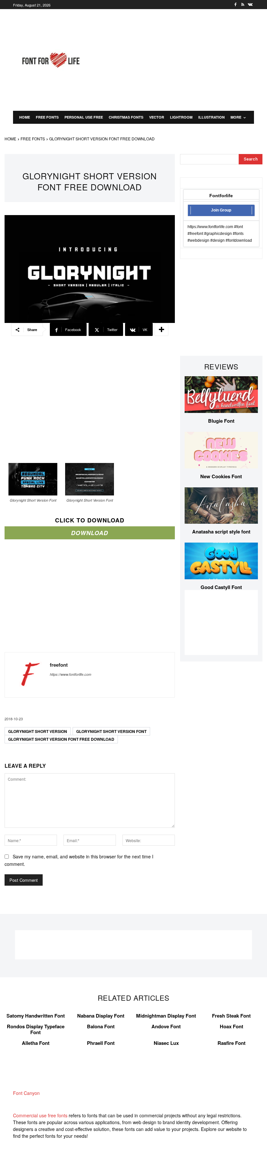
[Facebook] (235, 4)
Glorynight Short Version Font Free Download (61, 739)
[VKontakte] (250, 4)
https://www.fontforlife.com (70, 674)
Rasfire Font (232, 1042)
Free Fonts (33, 138)
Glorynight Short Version (37, 731)
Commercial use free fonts (40, 1115)
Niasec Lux (166, 1042)
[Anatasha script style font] (221, 505)
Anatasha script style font (221, 531)
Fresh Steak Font (231, 1015)
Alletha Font (35, 1042)
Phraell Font (101, 1042)
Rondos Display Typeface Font (35, 1029)
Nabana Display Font (100, 1015)
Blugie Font (221, 420)
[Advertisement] (181, 59)
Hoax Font (231, 1026)
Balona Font (101, 1026)
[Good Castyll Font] (221, 561)
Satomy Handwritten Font (36, 1015)
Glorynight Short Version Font (111, 731)
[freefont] (27, 674)
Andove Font (166, 1026)
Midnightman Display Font (166, 1015)
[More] (161, 329)
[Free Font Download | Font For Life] (50, 60)
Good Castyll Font (221, 587)
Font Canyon (26, 1093)
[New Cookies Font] (221, 450)
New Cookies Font (221, 476)
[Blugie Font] (221, 394)
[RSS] (242, 4)
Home (10, 138)
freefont (59, 664)
